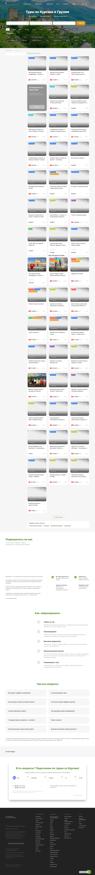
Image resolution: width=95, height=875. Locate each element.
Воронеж (38, 824)
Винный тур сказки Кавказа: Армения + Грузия (79, 361)
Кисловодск (38, 836)
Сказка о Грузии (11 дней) (78, 215)
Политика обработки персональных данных (15, 826)
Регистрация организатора (16, 843)
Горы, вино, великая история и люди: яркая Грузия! (58, 187)
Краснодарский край (54, 850)
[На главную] (13, 3)
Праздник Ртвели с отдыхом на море (58, 475)
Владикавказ (38, 830)
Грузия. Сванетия (34, 332)
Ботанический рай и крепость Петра (34, 504)
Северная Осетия (54, 856)
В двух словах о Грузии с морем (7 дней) (78, 244)
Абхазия (52, 819)
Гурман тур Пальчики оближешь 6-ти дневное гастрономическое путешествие (57, 304)
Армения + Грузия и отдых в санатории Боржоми (79, 390)
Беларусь (52, 830)
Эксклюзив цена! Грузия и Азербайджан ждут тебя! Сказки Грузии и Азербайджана (78, 130)
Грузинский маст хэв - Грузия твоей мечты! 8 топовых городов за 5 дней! (79, 73)
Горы (65, 831)
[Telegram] (55, 791)
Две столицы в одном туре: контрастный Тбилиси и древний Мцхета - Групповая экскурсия (79, 304)
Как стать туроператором (82, 819)
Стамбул (52, 858)
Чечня (51, 860)
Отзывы (80, 823)
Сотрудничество (82, 825)
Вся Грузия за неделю (77, 158)
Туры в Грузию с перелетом (35, 525)
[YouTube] (87, 542)
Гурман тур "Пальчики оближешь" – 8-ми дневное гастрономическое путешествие (79, 447)
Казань (37, 846)
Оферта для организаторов (12, 828)
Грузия (51, 832)
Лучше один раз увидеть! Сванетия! (36, 244)
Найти (80, 23)
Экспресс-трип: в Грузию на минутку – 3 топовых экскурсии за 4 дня (58, 158)
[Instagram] (47, 561)
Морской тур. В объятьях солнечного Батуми (57, 101)
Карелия (52, 846)
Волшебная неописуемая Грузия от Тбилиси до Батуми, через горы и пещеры (57, 390)
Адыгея (51, 821)
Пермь (37, 848)
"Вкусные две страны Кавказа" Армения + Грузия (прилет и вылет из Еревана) (58, 244)
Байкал (51, 828)
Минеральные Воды (40, 838)
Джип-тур (66, 827)
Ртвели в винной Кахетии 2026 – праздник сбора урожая (36, 418)
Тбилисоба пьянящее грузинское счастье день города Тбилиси (78, 475)
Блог (80, 821)
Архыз (51, 826)
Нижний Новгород (39, 844)
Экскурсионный (67, 816)
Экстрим (66, 825)
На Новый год (67, 525)
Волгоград (38, 840)
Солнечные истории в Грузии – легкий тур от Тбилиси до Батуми (77, 333)
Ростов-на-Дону (39, 818)
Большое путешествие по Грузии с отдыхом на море (36, 215)
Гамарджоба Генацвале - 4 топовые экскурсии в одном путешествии (58, 130)
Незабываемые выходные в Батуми (36, 187)
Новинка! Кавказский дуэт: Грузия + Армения (36, 475)
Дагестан (52, 834)
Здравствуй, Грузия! (77, 273)
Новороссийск (39, 826)
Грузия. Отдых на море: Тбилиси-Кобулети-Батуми (57, 274)
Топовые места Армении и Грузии (57, 333)
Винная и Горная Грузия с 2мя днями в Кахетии (36, 390)
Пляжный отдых (67, 833)
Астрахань (38, 842)
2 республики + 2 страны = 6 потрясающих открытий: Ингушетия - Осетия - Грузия (58, 215)
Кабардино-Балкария (54, 838)
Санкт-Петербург (39, 822)
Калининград (53, 844)
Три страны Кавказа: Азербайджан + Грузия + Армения (36, 274)
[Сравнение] (82, 4)
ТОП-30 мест (82, 827)
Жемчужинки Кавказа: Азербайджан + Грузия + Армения (36, 73)
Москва (37, 820)
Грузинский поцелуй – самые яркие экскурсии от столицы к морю (79, 418)
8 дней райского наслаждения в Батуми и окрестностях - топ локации (58, 418)
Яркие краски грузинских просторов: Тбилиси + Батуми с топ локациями (57, 447)
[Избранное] (86, 4)
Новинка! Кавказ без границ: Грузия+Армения (37, 361)
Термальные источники (69, 829)
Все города (38, 851)
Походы (66, 818)
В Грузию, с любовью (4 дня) (79, 186)
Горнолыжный (67, 823)
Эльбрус (52, 862)
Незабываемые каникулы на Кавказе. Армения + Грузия (37, 158)
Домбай (51, 836)
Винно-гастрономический (68, 821)
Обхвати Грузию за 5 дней (36, 304)
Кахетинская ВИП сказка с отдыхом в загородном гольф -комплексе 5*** (79, 101)
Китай (51, 848)
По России (46, 525)
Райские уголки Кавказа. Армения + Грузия (57, 73)
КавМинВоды (53, 840)
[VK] (67, 542)
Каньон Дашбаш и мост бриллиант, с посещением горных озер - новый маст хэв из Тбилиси (36, 447)
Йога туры (66, 835)
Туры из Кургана (9, 50)
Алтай (51, 824)
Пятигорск (38, 834)
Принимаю (56, 870)
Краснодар (38, 816)
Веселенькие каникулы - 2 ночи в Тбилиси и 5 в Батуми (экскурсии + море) (37, 130)
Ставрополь (38, 832)
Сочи (37, 828)
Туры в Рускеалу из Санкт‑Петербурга (54, 817)
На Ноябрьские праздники (56, 525)
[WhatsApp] (59, 791)
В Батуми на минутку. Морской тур (56, 361)
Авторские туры (53, 864)
